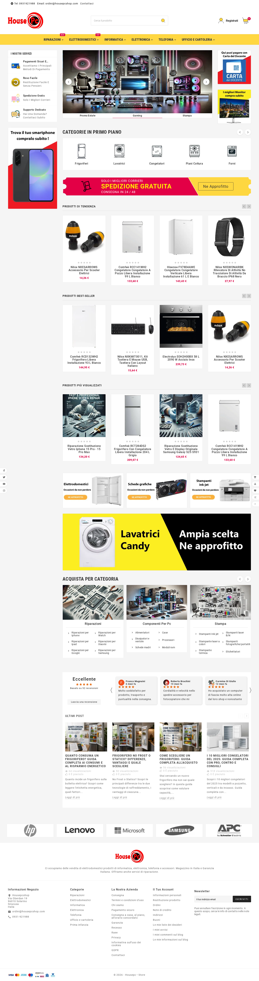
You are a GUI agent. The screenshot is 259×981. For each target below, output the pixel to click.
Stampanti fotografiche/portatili (236, 643)
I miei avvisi (160, 929)
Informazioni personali (167, 895)
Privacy (116, 937)
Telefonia (76, 915)
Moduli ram (168, 647)
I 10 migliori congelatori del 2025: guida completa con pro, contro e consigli (228, 761)
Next (249, 206)
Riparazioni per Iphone (80, 634)
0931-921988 (20, 916)
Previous (244, 206)
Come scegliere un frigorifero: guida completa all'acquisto (179, 759)
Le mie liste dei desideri (167, 924)
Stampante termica (205, 651)
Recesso (117, 927)
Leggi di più (72, 797)
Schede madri (143, 647)
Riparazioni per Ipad (80, 643)
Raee (115, 932)
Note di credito (162, 910)
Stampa (220, 624)
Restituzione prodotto (166, 900)
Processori (168, 640)
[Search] (163, 21)
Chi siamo (118, 905)
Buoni (156, 919)
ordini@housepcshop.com (28, 911)
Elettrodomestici (80, 900)
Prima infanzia (79, 924)
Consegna (118, 895)
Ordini (157, 905)
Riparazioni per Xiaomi (107, 643)
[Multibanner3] (220, 490)
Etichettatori (233, 651)
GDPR (115, 950)
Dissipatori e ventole (142, 640)
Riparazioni (93, 624)
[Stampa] (137, 81)
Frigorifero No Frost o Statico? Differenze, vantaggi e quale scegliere (131, 761)
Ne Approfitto (216, 186)
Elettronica (77, 910)
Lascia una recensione (84, 702)
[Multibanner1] (93, 490)
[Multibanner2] (156, 490)
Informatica (77, 905)
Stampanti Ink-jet (208, 634)
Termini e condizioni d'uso (128, 900)
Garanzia (117, 922)
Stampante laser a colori (209, 643)
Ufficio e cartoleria (81, 919)
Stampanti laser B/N (235, 634)
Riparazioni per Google (80, 651)
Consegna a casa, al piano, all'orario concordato (128, 916)
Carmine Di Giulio (181, 681)
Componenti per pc (157, 624)
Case (165, 632)
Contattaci (87, 3)
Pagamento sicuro (123, 910)
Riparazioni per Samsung (107, 651)
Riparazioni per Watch (107, 634)
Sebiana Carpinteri (227, 681)
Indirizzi (158, 915)
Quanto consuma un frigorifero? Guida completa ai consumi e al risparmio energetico (85, 761)
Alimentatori (142, 632)
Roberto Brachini (135, 681)
